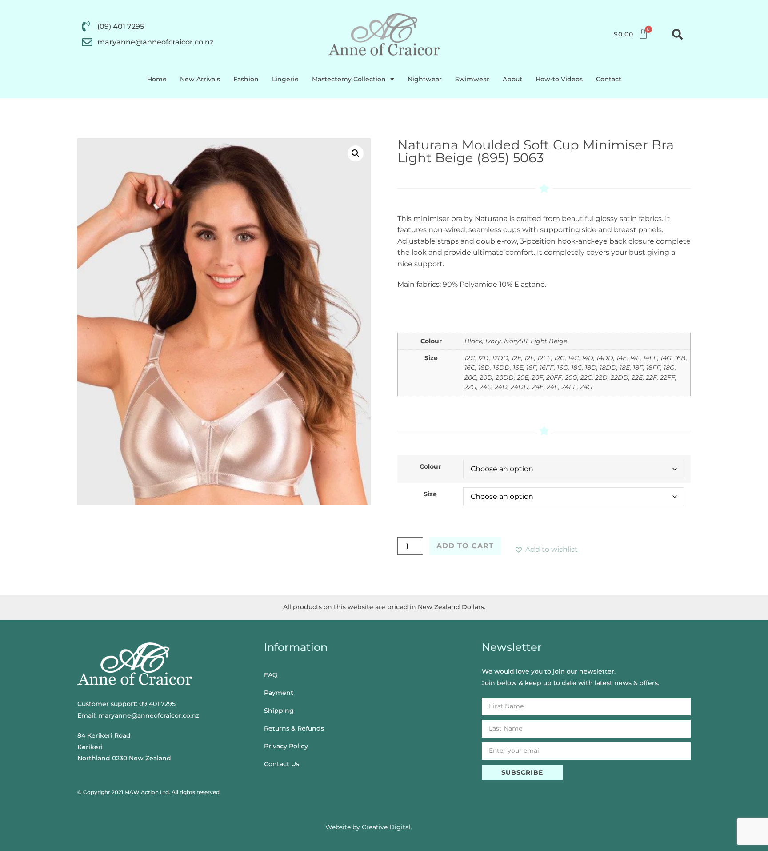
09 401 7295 (157, 704)
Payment (278, 693)
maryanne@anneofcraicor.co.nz (148, 715)
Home (157, 79)
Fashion (246, 79)
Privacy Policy (286, 746)
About (512, 79)
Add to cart (465, 546)
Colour (430, 466)
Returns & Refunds (294, 728)
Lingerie (285, 79)
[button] (677, 34)
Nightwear (425, 79)
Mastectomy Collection (349, 79)
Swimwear (472, 79)
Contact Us (281, 764)
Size (430, 494)
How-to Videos (559, 79)
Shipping (279, 710)
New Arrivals (200, 79)
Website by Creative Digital (368, 827)
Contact (608, 79)
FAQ (271, 675)
